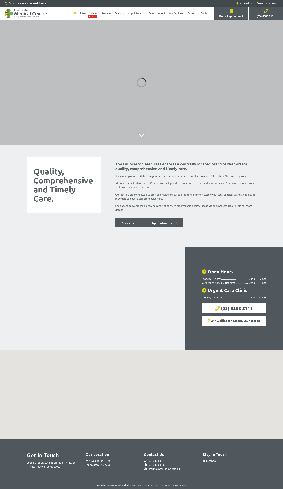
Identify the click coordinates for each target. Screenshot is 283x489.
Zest (161, 485)
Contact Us (53, 466)
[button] (141, 392)
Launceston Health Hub (227, 205)
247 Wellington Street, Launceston (258, 3)
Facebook (211, 460)
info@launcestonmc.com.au (164, 468)
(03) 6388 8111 (237, 308)
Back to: (27, 3)
